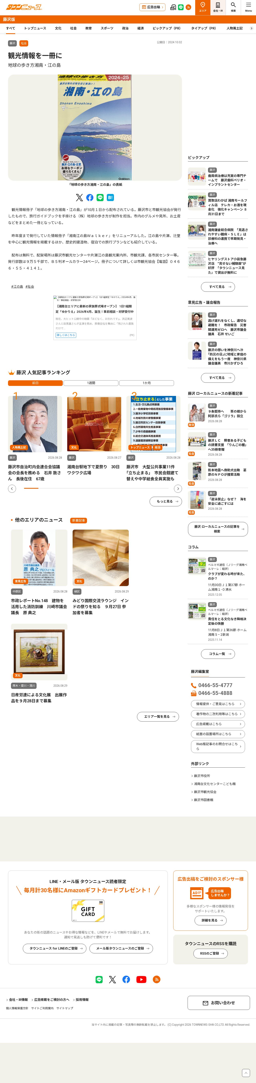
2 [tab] (45, 488)
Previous (12, 489)
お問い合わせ (223, 1002)
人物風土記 (235, 28)
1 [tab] (31, 488)
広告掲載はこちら (209, 724)
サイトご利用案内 (42, 1008)
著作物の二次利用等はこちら (217, 714)
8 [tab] (132, 488)
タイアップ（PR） (204, 28)
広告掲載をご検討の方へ (51, 1000)
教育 (88, 28)
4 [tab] (74, 488)
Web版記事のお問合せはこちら (217, 746)
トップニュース (35, 28)
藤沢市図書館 (203, 800)
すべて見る (217, 287)
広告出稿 (153, 7)
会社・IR (218, 10)
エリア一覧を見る (157, 717)
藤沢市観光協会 (205, 792)
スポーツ (107, 28)
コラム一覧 (217, 654)
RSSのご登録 (209, 953)
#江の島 (17, 287)
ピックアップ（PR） (167, 28)
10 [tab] (161, 488)
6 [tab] (103, 488)
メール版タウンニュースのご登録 (120, 948)
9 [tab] (147, 488)
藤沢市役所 (202, 776)
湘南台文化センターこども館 (215, 784)
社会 (73, 28)
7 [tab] (118, 488)
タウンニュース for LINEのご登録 (54, 948)
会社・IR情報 (18, 1000)
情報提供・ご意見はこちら (215, 704)
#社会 (29, 287)
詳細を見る (210, 920)
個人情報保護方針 (17, 1008)
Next (178, 489)
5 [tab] (89, 488)
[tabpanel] (95, 131)
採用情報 (82, 1000)
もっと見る (165, 501)
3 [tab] (60, 488)
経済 (140, 28)
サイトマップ (64, 1008)
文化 (58, 28)
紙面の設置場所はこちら (213, 734)
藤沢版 (9, 19)
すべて (10, 28)
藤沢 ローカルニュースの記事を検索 (217, 529)
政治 (125, 28)
